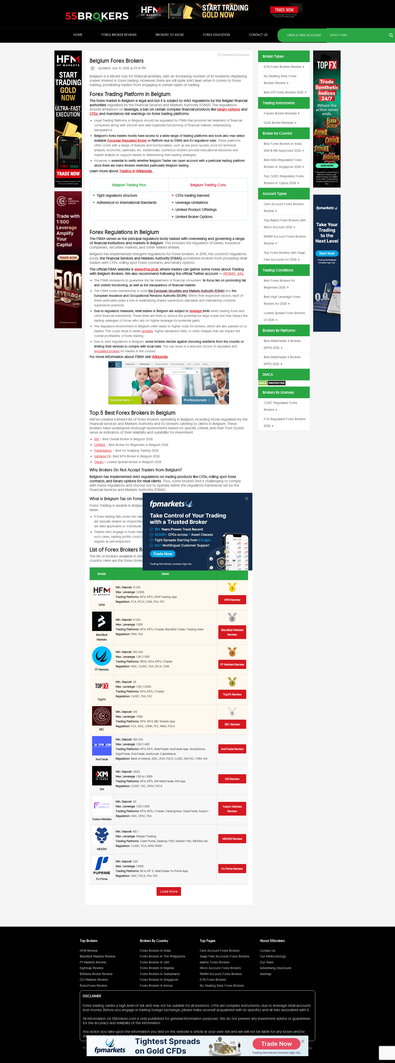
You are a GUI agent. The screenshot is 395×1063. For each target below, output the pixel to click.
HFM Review (232, 600)
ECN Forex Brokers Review (282, 67)
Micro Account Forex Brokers (220, 968)
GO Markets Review (94, 980)
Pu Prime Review (232, 868)
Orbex (99, 462)
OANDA (100, 445)
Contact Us (258, 35)
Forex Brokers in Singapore (159, 980)
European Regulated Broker (127, 140)
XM (97, 439)
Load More (169, 891)
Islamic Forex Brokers (215, 962)
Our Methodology (273, 956)
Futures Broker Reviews (280, 113)
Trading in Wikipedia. (136, 171)
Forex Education (216, 35)
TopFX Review (232, 694)
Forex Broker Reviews (118, 35)
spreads (147, 331)
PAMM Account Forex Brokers (221, 974)
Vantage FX (102, 456)
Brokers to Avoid (170, 35)
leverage (196, 311)
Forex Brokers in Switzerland (160, 974)
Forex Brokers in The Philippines (162, 956)
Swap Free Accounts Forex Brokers (224, 956)
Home (78, 35)
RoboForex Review (93, 985)
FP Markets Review (232, 664)
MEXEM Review (232, 838)
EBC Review (232, 724)
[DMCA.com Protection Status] (272, 385)
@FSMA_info (233, 273)
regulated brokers (107, 351)
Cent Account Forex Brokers (220, 951)
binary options (228, 109)
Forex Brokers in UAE (154, 962)
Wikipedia (160, 356)
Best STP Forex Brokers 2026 (284, 92)
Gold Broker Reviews (279, 123)
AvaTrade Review (232, 749)
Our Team (267, 962)
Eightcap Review (91, 968)
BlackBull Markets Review (232, 632)
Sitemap (265, 974)
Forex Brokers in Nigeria (157, 968)
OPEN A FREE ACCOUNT (304, 35)
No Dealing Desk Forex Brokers (222, 985)
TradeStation (103, 450)
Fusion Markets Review (232, 809)
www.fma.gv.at (146, 269)
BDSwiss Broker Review (96, 974)
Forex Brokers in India (155, 951)
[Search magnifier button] (391, 35)
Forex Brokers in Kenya (156, 985)
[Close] (246, 498)
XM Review (232, 779)
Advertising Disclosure (275, 968)
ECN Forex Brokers (213, 980)
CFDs (94, 113)
